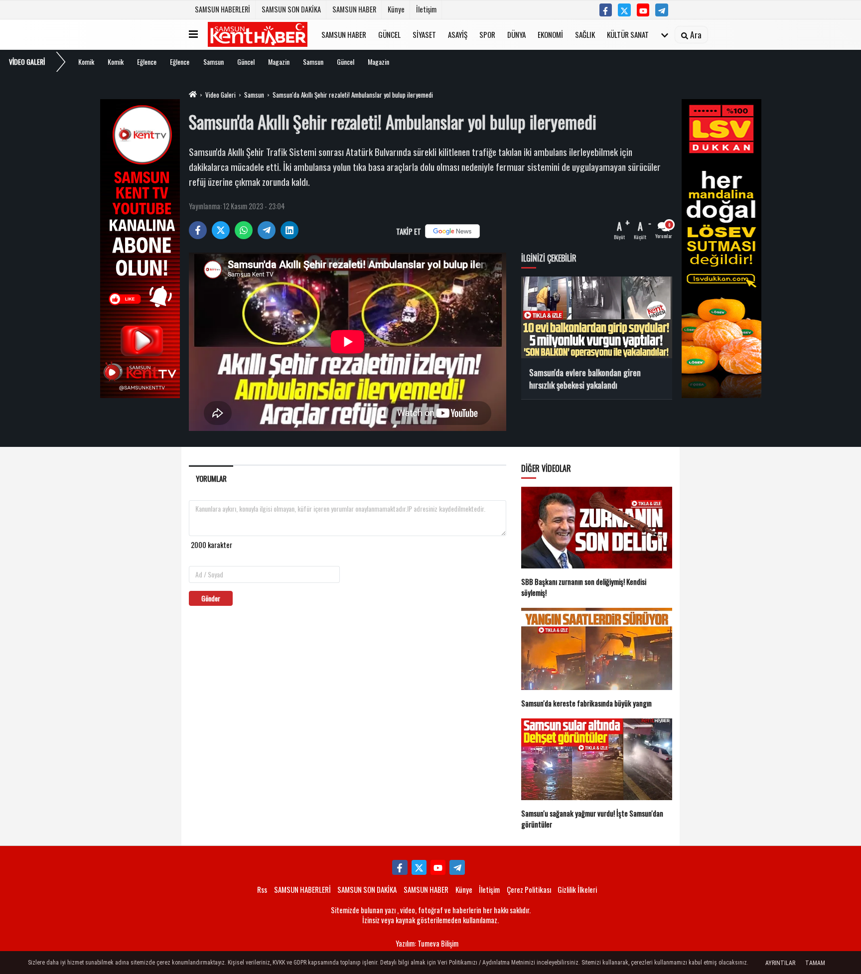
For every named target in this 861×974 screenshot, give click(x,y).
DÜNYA (516, 33)
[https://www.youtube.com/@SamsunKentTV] (643, 9)
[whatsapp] (244, 230)
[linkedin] (289, 230)
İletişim (426, 9)
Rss (262, 889)
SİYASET (424, 33)
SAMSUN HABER (354, 9)
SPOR (487, 33)
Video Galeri (220, 95)
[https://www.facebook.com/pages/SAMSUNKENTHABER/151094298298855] (605, 9)
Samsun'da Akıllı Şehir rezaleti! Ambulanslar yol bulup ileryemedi (353, 95)
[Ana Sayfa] (193, 95)
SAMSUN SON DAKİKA (291, 9)
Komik (86, 61)
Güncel (246, 61)
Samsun (213, 61)
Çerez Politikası (529, 889)
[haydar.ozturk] (661, 9)
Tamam (815, 963)
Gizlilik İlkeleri (577, 889)
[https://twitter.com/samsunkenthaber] (624, 9)
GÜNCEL (389, 33)
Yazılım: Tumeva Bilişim (427, 943)
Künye (396, 9)
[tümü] (665, 34)
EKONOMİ (550, 33)
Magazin (278, 61)
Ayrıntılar (780, 963)
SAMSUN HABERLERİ (222, 9)
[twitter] (221, 230)
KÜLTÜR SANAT (628, 33)
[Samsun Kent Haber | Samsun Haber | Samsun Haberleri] (257, 34)
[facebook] (198, 230)
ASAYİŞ (457, 33)
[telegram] (267, 230)
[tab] (211, 478)
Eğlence (146, 61)
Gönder (210, 598)
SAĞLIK (585, 33)
